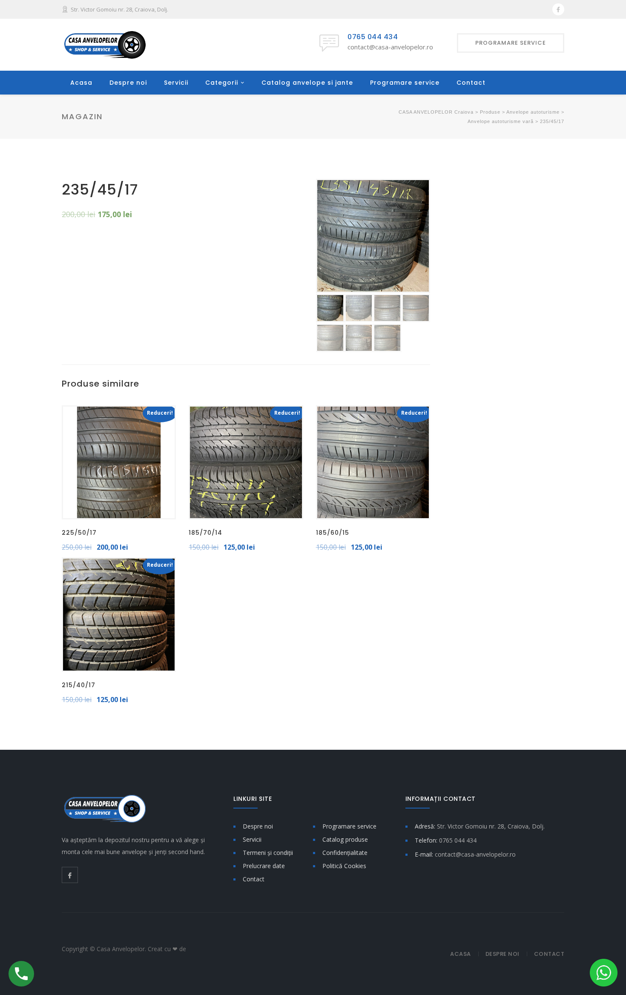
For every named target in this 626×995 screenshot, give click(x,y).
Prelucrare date (264, 866)
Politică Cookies (344, 866)
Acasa (81, 82)
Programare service (404, 82)
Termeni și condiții (268, 853)
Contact (471, 82)
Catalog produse (345, 839)
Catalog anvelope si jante (307, 82)
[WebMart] (212, 948)
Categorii (221, 82)
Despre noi (128, 82)
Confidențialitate (345, 853)
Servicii (176, 82)
